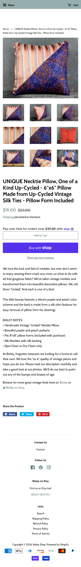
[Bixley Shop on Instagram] (49, 468)
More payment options (40, 257)
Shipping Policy (40, 518)
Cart (75, 5)
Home (6, 28)
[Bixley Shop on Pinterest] (41, 468)
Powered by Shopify (58, 544)
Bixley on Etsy (15, 387)
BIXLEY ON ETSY (40, 494)
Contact (40, 449)
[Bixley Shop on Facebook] (33, 468)
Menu (11, 5)
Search (40, 513)
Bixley (63, 382)
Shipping (8, 217)
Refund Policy (40, 523)
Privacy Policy (40, 528)
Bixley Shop (39, 544)
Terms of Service (41, 533)
